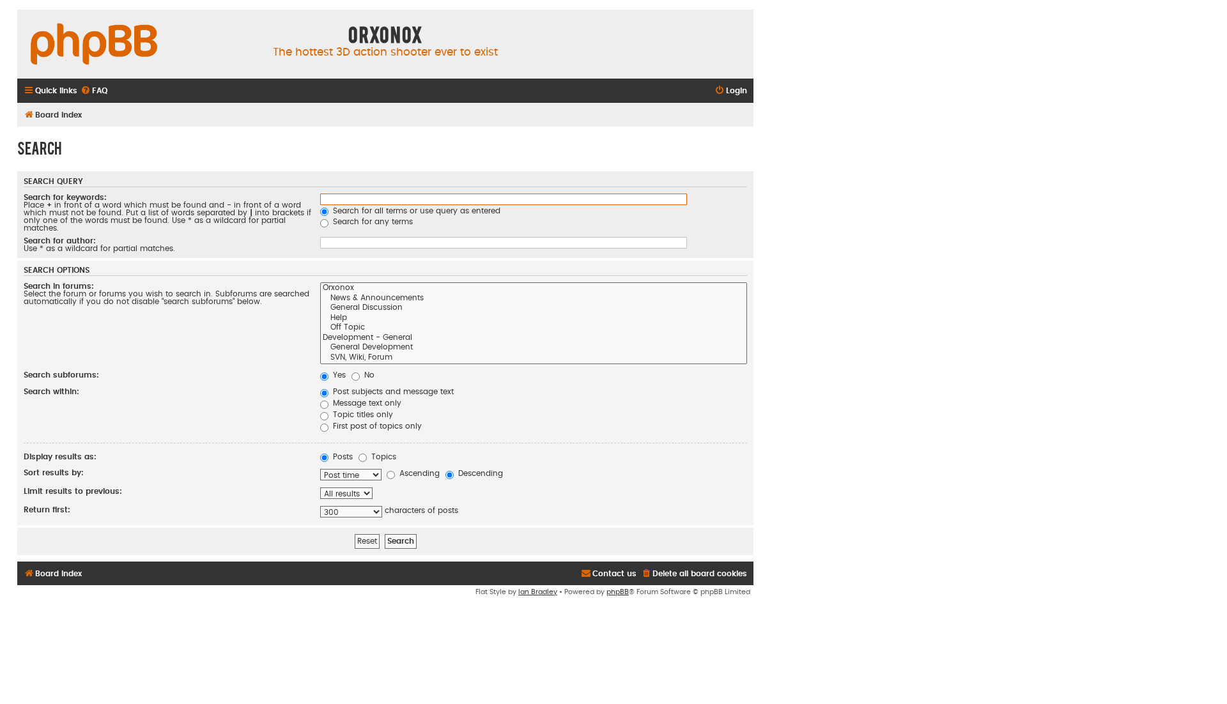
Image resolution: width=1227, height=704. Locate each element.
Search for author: (60, 241)
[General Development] (533, 348)
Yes (338, 375)
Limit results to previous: (73, 491)
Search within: (51, 391)
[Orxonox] (533, 289)
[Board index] (93, 45)
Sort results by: (54, 473)
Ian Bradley (537, 591)
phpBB (617, 591)
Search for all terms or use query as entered (415, 211)
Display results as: (60, 457)
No (368, 375)
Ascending (418, 473)
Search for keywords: (65, 197)
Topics (382, 457)
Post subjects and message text (392, 391)
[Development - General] (533, 338)
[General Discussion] (533, 308)
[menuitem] (94, 91)
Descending (479, 473)
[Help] (533, 319)
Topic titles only (361, 414)
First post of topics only (376, 426)
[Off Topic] (533, 328)
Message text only (365, 403)
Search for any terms (371, 222)
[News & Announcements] (533, 299)
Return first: (47, 510)
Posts (341, 457)
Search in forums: (59, 286)
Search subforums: (61, 375)
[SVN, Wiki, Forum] (533, 358)
